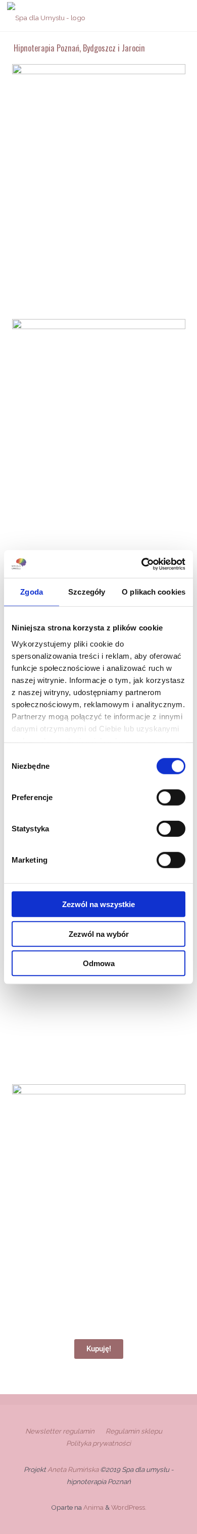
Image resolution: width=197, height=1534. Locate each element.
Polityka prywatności (98, 1443)
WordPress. (128, 1507)
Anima (93, 1507)
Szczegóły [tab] (86, 592)
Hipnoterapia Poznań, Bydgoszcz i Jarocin (79, 47)
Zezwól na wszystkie (98, 904)
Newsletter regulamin (59, 1431)
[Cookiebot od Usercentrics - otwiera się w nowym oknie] (141, 563)
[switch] (171, 797)
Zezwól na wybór (99, 933)
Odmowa (99, 963)
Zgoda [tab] (31, 592)
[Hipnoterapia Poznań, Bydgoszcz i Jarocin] (46, 16)
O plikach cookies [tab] (153, 592)
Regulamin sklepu (134, 1431)
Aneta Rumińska (73, 1469)
